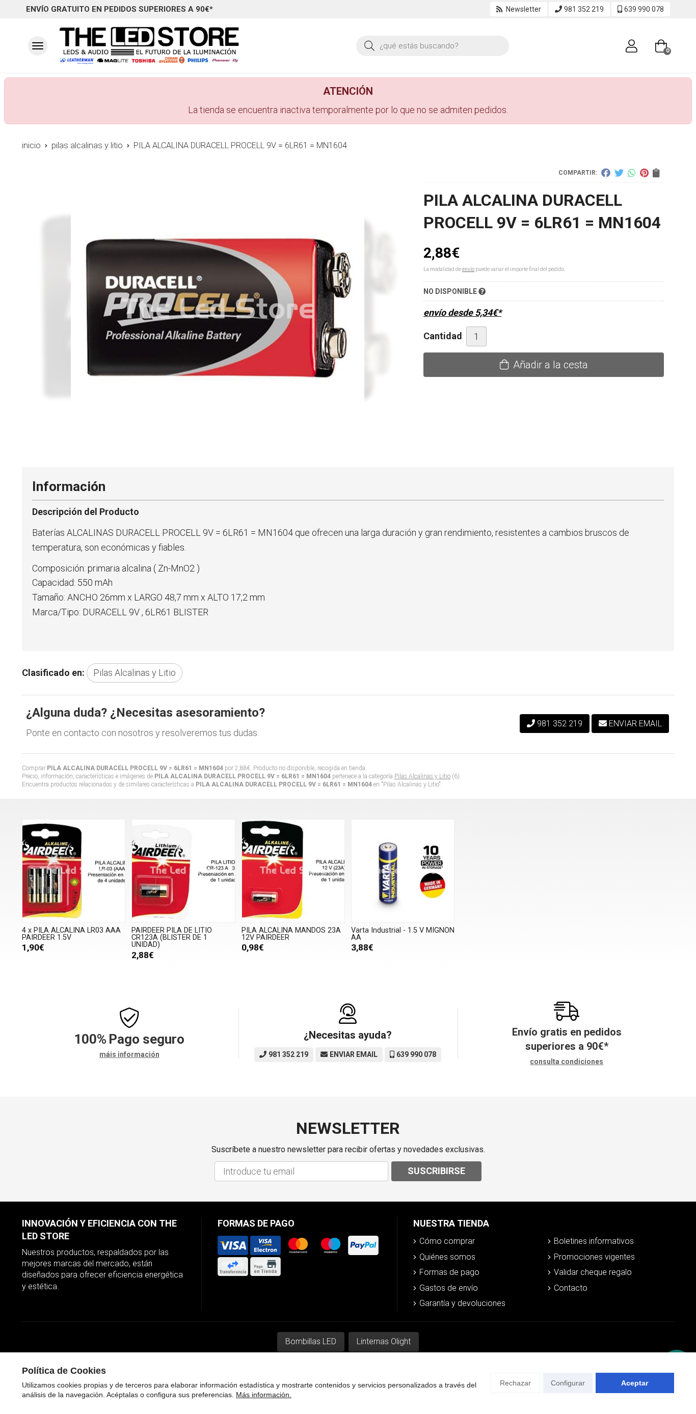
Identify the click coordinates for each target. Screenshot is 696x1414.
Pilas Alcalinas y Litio (422, 776)
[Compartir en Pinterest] (644, 173)
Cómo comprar (447, 1241)
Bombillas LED (310, 1341)
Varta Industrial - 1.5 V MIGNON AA (402, 934)
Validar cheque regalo (593, 1272)
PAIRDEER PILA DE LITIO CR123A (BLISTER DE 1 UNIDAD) (171, 937)
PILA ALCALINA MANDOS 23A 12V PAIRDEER (291, 934)
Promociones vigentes (594, 1257)
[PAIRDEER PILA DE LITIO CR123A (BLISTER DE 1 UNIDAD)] (183, 871)
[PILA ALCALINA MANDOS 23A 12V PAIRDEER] (293, 871)
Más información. (263, 1395)
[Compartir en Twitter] (619, 173)
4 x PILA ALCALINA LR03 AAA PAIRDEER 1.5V (71, 934)
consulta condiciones (566, 1061)
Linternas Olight (384, 1341)
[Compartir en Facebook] (605, 173)
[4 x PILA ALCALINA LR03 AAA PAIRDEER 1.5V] (73, 871)
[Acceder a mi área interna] (631, 46)
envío (468, 269)
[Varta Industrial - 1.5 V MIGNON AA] (403, 871)
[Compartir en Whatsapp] (632, 173)
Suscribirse (436, 1170)
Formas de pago (449, 1272)
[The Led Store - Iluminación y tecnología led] (149, 45)
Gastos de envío (448, 1288)
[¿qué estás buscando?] (432, 45)
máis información (129, 1054)
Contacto (570, 1288)
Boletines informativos (594, 1241)
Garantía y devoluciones (462, 1303)
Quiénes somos (447, 1257)
